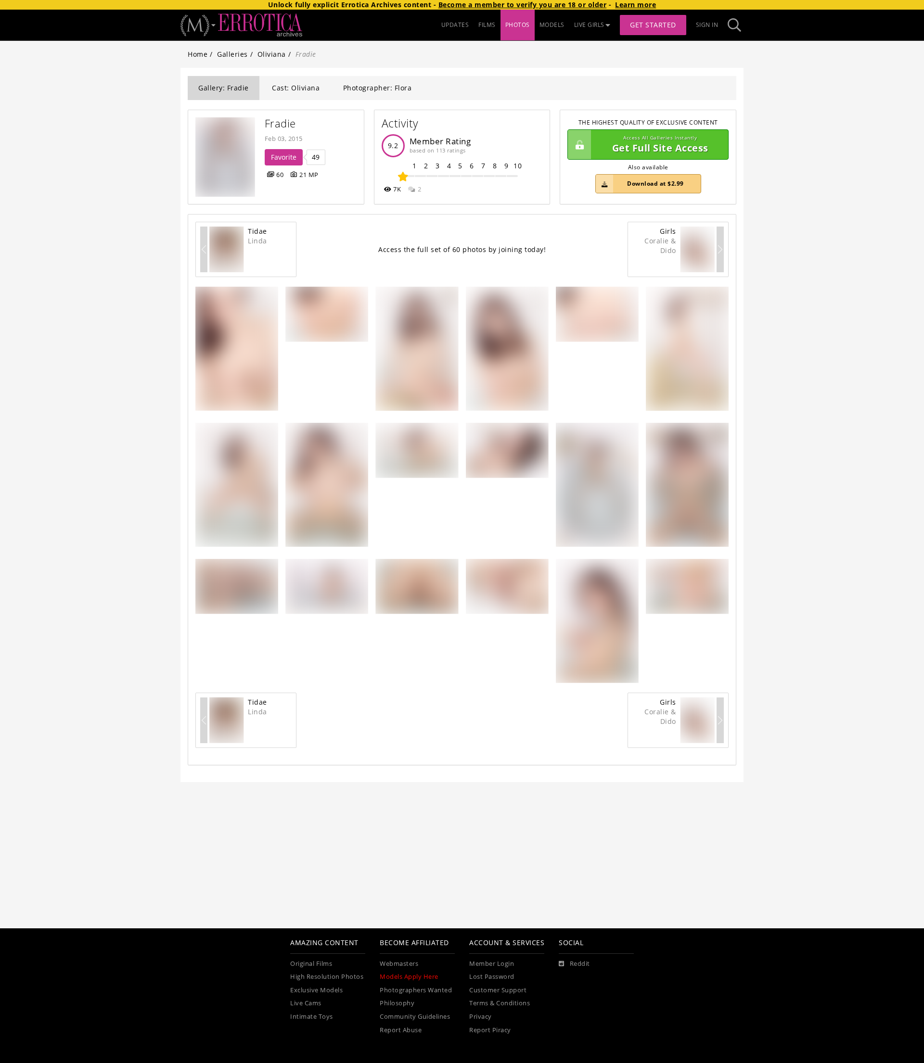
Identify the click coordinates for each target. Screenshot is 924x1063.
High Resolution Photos (326, 977)
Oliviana (271, 54)
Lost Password (491, 977)
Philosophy (397, 1003)
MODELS (552, 25)
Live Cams (305, 1003)
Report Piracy (490, 1030)
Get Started (653, 24)
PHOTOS (517, 25)
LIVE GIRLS (589, 25)
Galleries (232, 54)
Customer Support (497, 990)
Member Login (491, 964)
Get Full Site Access (660, 144)
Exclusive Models (316, 990)
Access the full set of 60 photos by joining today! (462, 249)
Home (197, 54)
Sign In (707, 25)
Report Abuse (401, 1030)
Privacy (480, 1016)
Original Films (311, 964)
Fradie (280, 123)
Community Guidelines (415, 1016)
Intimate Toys (311, 1016)
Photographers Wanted (416, 990)
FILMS (487, 25)
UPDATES (455, 25)
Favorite (283, 157)
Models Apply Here (409, 977)
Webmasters (399, 964)
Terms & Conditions (499, 1003)
